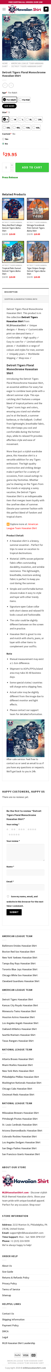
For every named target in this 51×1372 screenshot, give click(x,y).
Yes (6, 139)
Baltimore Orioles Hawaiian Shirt (19, 945)
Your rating (13, 824)
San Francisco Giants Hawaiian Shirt (21, 1154)
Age (4, 92)
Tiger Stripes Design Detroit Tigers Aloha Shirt (36, 271)
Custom (6, 133)
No (6, 143)
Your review (13, 841)
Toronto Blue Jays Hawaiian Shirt (19, 969)
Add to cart (32, 167)
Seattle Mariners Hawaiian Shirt (18, 1034)
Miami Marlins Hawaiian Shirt (17, 1065)
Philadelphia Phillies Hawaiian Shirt (20, 1076)
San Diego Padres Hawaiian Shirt (19, 1148)
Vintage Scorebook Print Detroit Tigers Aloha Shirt (36, 228)
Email (10, 881)
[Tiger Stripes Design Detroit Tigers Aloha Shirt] (38, 251)
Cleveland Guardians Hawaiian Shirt (20, 981)
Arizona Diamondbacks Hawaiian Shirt (22, 1130)
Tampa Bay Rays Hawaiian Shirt (19, 963)
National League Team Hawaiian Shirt (26, 1363)
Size (4, 112)
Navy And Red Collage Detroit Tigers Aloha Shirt (12, 228)
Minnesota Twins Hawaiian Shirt (19, 1011)
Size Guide (7, 1271)
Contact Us (8, 1313)
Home (5, 63)
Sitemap (6, 1295)
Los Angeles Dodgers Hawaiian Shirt (21, 1142)
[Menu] (4, 9)
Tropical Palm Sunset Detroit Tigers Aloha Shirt (11, 271)
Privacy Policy (9, 1283)
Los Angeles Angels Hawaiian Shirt (20, 1023)
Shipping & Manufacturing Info (20, 299)
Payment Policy (10, 1325)
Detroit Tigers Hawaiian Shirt (26, 66)
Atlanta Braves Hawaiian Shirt (18, 1059)
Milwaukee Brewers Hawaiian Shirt (20, 1112)
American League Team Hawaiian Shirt (25, 1360)
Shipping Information (13, 1319)
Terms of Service (11, 1289)
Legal (5, 1337)
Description (10, 292)
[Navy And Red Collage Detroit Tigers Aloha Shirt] (13, 208)
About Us (7, 1265)
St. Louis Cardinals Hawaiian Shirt (19, 1124)
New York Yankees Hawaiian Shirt (19, 957)
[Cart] (46, 9)
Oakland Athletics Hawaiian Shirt (19, 1029)
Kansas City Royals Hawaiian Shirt (20, 1005)
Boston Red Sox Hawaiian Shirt (18, 951)
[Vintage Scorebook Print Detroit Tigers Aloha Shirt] (38, 208)
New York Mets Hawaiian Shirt (18, 1071)
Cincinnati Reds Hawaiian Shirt (18, 1094)
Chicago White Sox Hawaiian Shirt (20, 975)
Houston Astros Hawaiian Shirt (18, 1017)
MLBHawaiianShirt (16, 325)
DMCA (5, 1331)
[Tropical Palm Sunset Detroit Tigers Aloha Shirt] (13, 251)
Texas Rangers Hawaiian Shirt (18, 1040)
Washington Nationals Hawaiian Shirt (21, 1082)
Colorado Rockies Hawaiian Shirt (19, 1136)
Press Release (10, 177)
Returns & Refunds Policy (15, 1277)
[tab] (25, 291)
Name (10, 866)
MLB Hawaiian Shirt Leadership (18, 1343)
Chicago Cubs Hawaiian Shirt (17, 1088)
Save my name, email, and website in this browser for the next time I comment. (25, 901)
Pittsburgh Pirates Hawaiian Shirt (20, 1118)
